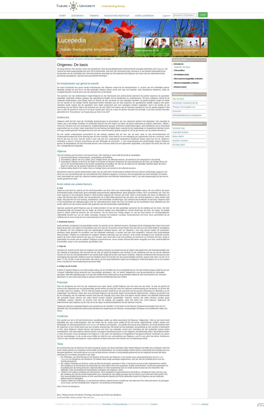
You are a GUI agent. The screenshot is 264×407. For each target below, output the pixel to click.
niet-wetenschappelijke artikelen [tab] (188, 79)
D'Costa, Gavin (179, 145)
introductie (88, 59)
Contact (154, 404)
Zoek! (203, 14)
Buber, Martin (178, 136)
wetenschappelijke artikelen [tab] (186, 83)
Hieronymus (92, 325)
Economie (177, 111)
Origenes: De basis (74, 59)
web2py (205, 404)
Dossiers (77, 15)
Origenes (160, 69)
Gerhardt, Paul (179, 128)
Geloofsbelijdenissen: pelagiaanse (187, 115)
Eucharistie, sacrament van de (185, 103)
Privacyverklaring (120, 404)
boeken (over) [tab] (180, 87)
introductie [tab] (178, 64)
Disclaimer (107, 404)
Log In (166, 15)
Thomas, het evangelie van (184, 107)
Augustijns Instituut (117, 15)
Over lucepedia (144, 15)
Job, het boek (178, 99)
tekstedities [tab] (179, 70)
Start (62, 15)
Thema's (94, 15)
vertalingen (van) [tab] (181, 75)
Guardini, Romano (180, 141)
